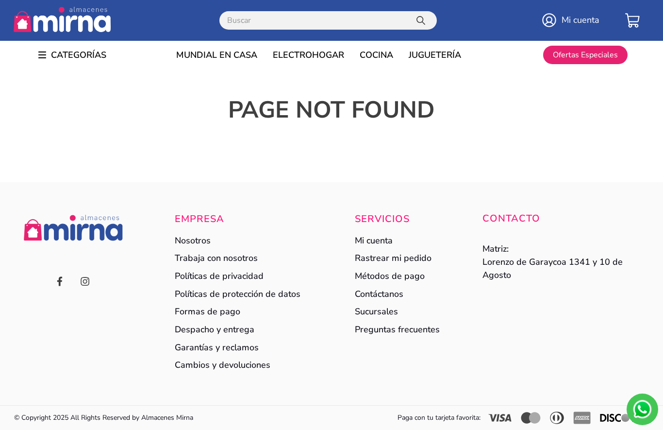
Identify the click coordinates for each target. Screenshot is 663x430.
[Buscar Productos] (422, 20)
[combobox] (328, 20)
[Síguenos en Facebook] (60, 282)
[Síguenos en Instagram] (85, 282)
